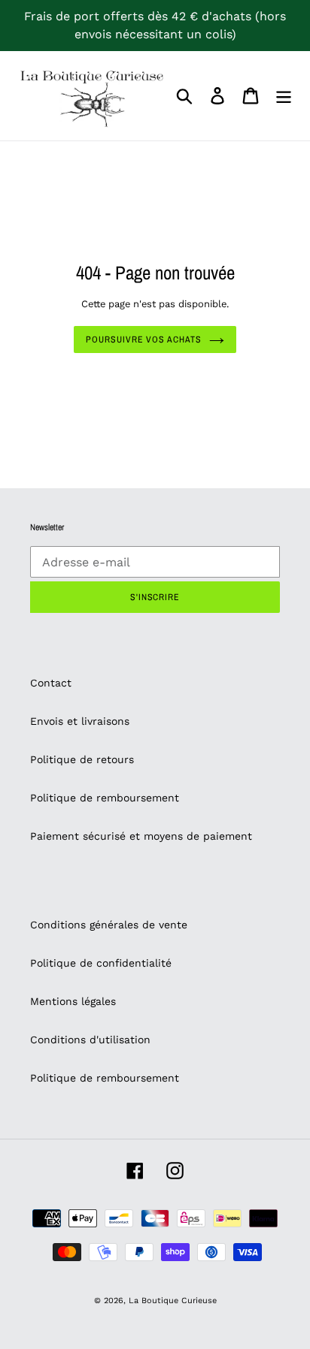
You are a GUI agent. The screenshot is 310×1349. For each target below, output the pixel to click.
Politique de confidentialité (101, 963)
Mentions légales (73, 1001)
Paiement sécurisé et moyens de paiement (141, 836)
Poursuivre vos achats (144, 339)
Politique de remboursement (104, 798)
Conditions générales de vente (108, 925)
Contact (50, 683)
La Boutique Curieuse (173, 1300)
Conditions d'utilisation (90, 1040)
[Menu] (283, 96)
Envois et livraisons (79, 721)
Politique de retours (82, 759)
